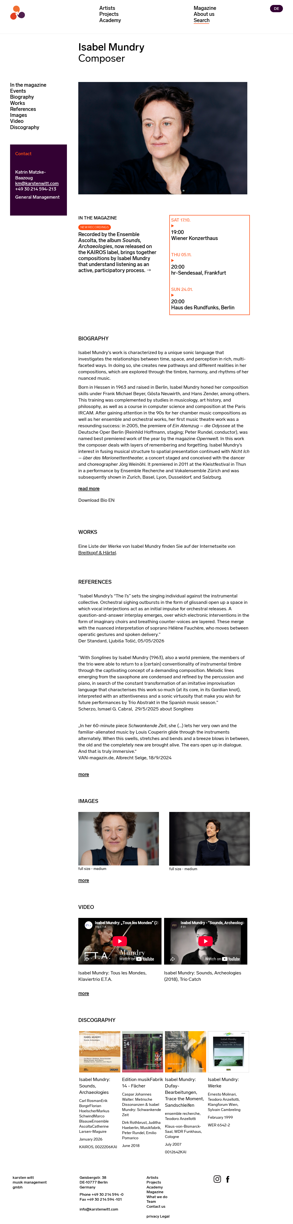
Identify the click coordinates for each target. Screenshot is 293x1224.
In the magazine (28, 85)
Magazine (205, 8)
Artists (107, 8)
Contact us (155, 1206)
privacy (152, 1216)
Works (17, 103)
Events (18, 91)
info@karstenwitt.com (99, 1209)
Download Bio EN (96, 500)
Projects (109, 14)
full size (84, 869)
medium (100, 869)
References (23, 109)
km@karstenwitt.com (37, 183)
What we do (156, 1196)
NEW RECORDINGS (94, 227)
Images (18, 115)
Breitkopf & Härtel (97, 552)
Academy (110, 20)
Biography (22, 97)
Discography (24, 127)
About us (204, 14)
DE (276, 8)
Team (151, 1201)
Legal (164, 1216)
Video (17, 121)
